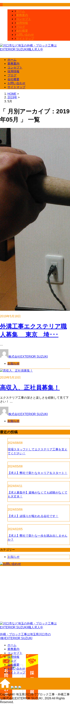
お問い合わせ (25, 34)
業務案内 (22, 15)
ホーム (20, 11)
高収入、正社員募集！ (30, 387)
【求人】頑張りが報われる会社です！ (33, 516)
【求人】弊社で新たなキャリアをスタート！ (37, 472)
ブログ (20, 26)
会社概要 (22, 30)
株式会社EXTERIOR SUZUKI (28, 356)
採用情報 (22, 22)
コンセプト (23, 19)
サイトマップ (25, 38)
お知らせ (13, 363)
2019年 (12, 97)
